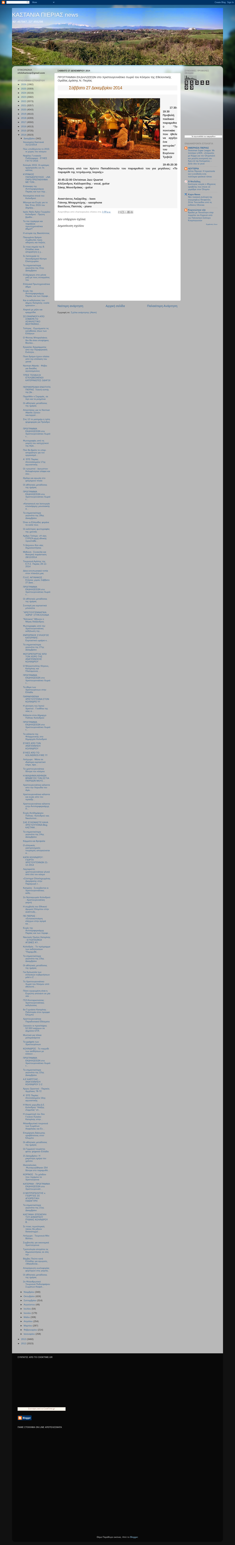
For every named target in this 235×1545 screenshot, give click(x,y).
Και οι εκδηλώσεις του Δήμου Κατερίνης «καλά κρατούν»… (36, 303)
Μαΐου (27, 1317)
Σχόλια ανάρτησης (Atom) (84, 312)
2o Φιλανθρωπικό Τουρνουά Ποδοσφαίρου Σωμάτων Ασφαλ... (36, 1284)
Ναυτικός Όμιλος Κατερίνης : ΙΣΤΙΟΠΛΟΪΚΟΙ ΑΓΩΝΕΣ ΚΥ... (36, 940)
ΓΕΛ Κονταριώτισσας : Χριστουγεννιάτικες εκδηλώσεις (34, 1003)
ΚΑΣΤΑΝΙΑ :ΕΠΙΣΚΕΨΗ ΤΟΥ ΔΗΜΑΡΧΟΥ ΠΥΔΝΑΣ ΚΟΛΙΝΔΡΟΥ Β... (35, 1218)
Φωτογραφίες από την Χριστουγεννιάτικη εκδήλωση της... (34, 628)
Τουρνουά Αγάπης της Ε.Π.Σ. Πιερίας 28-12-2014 (35, 564)
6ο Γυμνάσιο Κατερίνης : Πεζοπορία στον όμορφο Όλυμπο (36, 1012)
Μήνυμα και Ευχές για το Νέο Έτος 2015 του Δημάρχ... (35, 205)
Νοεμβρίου (29, 1292)
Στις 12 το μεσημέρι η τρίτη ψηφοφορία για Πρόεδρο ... (36, 422)
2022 (24, 101)
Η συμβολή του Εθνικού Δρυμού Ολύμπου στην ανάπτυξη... (36, 909)
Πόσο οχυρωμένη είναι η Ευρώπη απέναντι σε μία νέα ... (36, 993)
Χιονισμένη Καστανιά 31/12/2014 (33, 143)
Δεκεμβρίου (30, 138)
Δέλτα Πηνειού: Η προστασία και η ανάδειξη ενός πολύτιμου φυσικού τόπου (201, 174)
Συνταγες (32, 1408)
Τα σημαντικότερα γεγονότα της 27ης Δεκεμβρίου (33, 647)
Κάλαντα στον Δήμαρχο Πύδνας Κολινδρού (34, 716)
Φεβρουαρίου (31, 1330)
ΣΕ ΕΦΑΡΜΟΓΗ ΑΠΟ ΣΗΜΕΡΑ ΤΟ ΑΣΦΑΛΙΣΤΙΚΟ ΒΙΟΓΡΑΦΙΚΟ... (33, 320)
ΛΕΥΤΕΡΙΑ (193, 168)
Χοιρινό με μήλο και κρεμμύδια (32, 310)
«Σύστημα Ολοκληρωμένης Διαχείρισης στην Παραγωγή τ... (36, 881)
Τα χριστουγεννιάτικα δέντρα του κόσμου (34, 770)
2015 (24, 130)
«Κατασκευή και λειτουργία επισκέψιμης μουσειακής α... (36, 506)
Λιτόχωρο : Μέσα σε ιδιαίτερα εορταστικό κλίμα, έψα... (34, 762)
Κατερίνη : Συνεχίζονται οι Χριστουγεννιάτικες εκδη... (35, 890)
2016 (24, 126)
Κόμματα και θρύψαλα (34, 841)
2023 (24, 97)
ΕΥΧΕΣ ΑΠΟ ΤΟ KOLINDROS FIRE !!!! (35, 754)
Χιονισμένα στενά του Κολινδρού (33, 197)
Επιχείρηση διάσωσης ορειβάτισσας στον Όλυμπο (34, 1135)
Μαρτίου (28, 1325)
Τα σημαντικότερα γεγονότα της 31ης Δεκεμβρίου (33, 268)
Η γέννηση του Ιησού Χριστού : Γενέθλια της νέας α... (35, 708)
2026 (24, 84)
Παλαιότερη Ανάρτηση (162, 306)
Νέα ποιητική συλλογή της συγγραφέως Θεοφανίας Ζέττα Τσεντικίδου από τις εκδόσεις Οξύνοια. (200, 201)
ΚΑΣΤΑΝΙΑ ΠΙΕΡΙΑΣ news (45, 14)
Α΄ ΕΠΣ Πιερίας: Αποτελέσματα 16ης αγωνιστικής (34, 1098)
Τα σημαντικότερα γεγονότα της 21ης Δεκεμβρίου (33, 1207)
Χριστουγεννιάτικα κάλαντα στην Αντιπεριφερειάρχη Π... (36, 806)
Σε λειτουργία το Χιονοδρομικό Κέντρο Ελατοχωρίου (35, 258)
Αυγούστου (30, 1304)
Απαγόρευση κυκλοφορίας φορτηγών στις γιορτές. (36, 1269)
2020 (24, 109)
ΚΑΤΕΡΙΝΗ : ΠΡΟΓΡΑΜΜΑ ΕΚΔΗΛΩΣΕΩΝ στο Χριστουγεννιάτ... (36, 1186)
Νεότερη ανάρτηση (70, 306)
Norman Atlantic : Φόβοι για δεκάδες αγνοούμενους (35, 368)
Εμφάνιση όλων (211, 224)
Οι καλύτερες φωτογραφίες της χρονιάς (36, 530)
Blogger (134, 1537)
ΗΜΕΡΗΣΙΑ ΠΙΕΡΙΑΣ (198, 148)
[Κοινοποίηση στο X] (125, 212)
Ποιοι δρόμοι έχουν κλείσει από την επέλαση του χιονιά (36, 359)
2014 (24, 135)
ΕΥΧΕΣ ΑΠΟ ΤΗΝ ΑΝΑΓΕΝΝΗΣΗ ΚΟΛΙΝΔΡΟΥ (32, 746)
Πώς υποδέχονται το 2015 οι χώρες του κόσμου (36, 150)
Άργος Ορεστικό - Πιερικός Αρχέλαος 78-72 (36, 1090)
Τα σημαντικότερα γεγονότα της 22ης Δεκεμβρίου (33, 1072)
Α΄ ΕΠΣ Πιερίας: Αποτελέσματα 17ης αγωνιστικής (34, 462)
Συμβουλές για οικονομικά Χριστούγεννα (36, 1243)
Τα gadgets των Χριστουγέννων (32, 1043)
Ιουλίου (28, 1309)
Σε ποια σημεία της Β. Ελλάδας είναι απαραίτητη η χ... (34, 249)
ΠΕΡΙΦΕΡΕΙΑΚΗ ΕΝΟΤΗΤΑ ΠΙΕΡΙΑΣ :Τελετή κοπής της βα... (36, 389)
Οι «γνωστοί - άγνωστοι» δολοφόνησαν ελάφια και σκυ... (36, 471)
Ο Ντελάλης (194, 181)
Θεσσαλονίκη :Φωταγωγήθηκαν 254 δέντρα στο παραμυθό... (36, 1167)
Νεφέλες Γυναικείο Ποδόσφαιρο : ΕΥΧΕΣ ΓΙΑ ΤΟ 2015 (35, 158)
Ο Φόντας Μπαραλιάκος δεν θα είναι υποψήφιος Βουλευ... (36, 340)
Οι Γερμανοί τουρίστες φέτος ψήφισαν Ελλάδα (36, 1150)
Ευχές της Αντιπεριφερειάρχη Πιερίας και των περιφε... (36, 293)
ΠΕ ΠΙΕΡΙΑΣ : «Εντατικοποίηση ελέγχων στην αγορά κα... (34, 920)
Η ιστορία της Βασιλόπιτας (36, 233)
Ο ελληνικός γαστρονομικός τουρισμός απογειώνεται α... (36, 849)
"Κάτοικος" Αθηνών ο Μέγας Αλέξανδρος (33, 620)
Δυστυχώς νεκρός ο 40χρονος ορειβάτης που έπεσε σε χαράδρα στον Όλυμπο (202, 187)
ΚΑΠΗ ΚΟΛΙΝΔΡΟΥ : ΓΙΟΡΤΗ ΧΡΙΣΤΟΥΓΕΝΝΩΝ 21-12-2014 (35, 861)
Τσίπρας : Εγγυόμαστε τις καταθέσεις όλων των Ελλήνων (36, 331)
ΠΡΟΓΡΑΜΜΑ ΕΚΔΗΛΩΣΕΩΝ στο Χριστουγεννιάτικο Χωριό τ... (36, 433)
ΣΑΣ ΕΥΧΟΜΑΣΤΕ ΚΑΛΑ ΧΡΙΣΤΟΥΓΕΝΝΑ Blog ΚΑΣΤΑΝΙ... (35, 825)
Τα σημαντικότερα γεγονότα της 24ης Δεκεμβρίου (33, 834)
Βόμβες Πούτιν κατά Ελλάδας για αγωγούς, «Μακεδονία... (35, 1261)
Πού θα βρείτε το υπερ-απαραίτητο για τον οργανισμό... (34, 452)
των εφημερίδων (209, 136)
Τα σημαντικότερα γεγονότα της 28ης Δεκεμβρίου (33, 515)
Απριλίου (28, 1321)
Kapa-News (194, 194)
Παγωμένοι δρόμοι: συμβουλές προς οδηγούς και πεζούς (34, 240)
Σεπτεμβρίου (30, 1300)
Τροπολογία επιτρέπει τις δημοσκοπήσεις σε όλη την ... (36, 1252)
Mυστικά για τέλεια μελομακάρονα (32, 1036)
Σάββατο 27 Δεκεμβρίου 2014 (90, 87)
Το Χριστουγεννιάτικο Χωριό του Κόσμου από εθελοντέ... (36, 984)
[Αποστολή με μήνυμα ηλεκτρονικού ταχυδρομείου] (119, 212)
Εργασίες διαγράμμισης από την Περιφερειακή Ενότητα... (35, 349)
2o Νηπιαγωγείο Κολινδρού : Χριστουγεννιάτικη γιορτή (36, 900)
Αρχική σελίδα (115, 306)
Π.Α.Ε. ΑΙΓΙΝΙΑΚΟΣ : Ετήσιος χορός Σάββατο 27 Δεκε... (36, 580)
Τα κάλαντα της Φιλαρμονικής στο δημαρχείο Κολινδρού (35, 736)
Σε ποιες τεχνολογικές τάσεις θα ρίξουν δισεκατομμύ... (34, 1229)
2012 (24, 1343)
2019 (24, 114)
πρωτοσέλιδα (198, 136)
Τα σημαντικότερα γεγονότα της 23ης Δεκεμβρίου (33, 958)
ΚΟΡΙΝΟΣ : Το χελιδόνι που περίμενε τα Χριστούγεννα (34, 1177)
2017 (24, 122)
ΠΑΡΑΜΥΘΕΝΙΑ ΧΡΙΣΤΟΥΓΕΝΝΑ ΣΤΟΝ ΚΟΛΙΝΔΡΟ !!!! (36, 699)
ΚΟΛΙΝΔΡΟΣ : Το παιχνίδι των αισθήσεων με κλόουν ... (36, 1051)
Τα (193, 136)
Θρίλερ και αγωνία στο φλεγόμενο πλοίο (34, 479)
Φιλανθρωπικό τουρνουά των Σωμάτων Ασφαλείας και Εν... (35, 1126)
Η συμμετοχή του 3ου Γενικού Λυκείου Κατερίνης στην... (34, 1116)
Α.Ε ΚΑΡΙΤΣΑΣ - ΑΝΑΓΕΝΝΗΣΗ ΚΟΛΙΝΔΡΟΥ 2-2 (32, 1082)
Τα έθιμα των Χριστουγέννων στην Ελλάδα (34, 689)
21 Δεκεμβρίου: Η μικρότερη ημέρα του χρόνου (34, 1158)
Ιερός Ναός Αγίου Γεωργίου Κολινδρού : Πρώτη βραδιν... (36, 214)
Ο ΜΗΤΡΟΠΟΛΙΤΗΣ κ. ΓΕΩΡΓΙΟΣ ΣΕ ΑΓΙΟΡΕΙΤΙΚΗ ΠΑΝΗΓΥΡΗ (34, 1197)
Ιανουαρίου (29, 1334)
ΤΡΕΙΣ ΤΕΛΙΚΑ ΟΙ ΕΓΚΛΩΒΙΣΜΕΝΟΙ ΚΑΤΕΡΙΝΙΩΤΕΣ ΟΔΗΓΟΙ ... (36, 379)
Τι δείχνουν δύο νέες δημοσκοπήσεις (33, 546)
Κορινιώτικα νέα (197, 210)
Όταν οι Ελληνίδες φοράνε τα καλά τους (36, 523)
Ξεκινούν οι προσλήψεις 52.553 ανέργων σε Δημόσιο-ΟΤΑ (35, 1028)
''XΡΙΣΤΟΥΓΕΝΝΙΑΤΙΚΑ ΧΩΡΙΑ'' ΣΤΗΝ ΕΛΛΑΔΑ (36, 613)
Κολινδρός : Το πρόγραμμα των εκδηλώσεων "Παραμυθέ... (36, 949)
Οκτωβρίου (29, 1296)
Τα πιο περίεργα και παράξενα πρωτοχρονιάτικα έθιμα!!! (33, 225)
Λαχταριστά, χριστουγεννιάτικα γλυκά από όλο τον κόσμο (36, 871)
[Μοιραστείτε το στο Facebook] (128, 212)
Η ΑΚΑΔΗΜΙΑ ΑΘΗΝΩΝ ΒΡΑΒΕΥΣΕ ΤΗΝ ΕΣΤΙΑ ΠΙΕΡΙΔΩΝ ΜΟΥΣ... (36, 778)
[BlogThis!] (122, 212)
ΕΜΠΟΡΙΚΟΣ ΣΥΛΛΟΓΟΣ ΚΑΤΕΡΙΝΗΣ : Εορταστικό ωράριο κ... (36, 638)
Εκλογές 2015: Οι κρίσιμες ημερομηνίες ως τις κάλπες (36, 167)
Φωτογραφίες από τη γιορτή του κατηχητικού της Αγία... (36, 443)
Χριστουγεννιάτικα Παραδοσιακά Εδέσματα (36, 1020)
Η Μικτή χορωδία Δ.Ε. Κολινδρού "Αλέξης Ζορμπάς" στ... (34, 1107)
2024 (24, 93)
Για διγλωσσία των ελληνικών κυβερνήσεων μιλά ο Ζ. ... (36, 974)
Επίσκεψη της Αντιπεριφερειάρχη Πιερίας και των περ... (35, 189)
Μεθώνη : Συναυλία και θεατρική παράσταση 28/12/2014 (35, 554)
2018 (24, 118)
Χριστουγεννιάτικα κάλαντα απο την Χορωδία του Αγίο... (36, 787)
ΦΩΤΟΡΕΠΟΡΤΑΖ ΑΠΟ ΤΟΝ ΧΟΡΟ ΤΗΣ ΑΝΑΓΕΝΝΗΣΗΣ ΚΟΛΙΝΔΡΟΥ (35, 658)
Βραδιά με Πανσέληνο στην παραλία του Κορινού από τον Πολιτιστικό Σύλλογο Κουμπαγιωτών (201, 216)
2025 (24, 89)
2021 (24, 105)
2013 (24, 1339)
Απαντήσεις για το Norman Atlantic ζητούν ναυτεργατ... (36, 412)
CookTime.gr (49, 1408)
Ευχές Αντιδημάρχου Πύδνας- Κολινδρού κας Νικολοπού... (36, 815)
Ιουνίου (28, 1313)
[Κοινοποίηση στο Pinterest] (131, 212)
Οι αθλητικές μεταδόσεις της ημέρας (35, 404)
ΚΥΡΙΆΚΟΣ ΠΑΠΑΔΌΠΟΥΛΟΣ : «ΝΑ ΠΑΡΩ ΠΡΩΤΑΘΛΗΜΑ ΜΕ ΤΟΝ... (36, 178)
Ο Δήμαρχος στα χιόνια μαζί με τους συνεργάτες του (36, 277)
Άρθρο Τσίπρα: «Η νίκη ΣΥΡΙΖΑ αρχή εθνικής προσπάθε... (35, 538)
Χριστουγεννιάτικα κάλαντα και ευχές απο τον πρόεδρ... (36, 797)
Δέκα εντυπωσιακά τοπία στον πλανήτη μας (35, 572)
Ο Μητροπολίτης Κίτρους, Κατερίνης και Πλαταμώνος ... (36, 668)
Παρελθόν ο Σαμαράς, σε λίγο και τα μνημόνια (35, 397)
